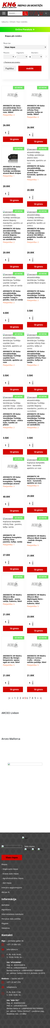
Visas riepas (12, 857)
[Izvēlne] (4, 13)
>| (41, 698)
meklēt (29, 68)
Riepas (4, 864)
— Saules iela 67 (12, 978)
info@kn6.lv (12, 987)
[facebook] (34, 849)
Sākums (5, 22)
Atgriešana (6, 909)
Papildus (10, 68)
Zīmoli (12, 22)
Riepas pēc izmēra (13, 36)
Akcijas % (5, 892)
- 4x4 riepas (7, 883)
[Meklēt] (25, 13)
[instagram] (27, 849)
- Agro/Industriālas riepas (12, 878)
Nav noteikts (22, 22)
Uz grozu (14, 139)
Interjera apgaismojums (12, 887)
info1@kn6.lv (12, 949)
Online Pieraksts (24, 29)
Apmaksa (5, 905)
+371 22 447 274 (14, 982)
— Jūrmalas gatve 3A (12, 941)
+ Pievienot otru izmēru (11, 62)
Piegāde (5, 923)
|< (9, 698)
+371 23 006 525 (14, 944)
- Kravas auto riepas (10, 873)
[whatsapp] (40, 849)
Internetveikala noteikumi (12, 914)
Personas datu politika (11, 919)
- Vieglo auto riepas (10, 869)
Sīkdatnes (6, 928)
